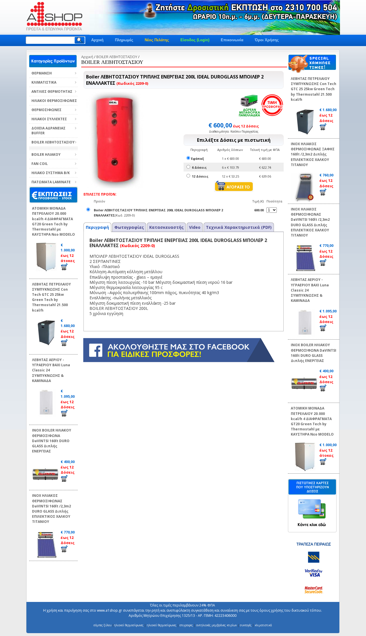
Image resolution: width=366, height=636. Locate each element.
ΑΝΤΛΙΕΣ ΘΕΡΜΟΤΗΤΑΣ (51, 91)
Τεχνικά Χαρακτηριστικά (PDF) (239, 227)
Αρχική (97, 40)
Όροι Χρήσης (267, 40)
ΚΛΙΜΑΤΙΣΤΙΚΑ (43, 82)
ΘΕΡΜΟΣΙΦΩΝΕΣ (46, 109)
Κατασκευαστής (166, 227)
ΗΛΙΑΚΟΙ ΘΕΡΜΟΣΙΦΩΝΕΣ (54, 100)
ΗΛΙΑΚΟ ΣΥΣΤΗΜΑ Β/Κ (50, 172)
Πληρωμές (124, 40)
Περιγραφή (97, 227)
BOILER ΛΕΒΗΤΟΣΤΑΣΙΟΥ (53, 142)
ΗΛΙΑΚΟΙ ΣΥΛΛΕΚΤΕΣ (49, 119)
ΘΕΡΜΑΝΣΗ (41, 73)
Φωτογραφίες (129, 227)
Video (194, 227)
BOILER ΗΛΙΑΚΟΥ (46, 154)
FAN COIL (39, 163)
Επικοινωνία (232, 40)
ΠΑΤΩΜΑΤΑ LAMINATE (51, 182)
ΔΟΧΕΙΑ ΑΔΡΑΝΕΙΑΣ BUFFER (48, 130)
